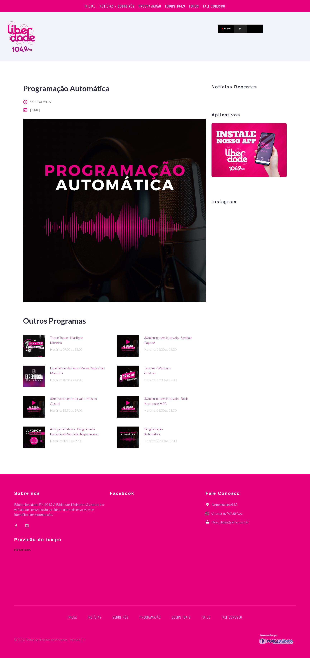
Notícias (107, 6)
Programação (150, 6)
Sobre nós (126, 6)
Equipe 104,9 (175, 6)
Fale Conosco (214, 6)
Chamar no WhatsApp (227, 513)
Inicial (90, 6)
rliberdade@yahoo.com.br (230, 522)
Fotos (194, 6)
